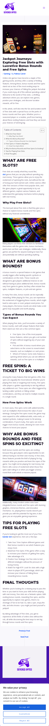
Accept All (24, 707)
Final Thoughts (11, 154)
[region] (24, 705)
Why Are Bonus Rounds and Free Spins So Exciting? (25, 148)
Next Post (24, 637)
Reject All (24, 720)
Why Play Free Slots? (16, 136)
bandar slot (7, 537)
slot (4, 174)
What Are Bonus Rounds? (15, 139)
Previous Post (24, 631)
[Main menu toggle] (44, 7)
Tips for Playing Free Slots (15, 151)
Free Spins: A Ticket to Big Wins (17, 144)
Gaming (7, 74)
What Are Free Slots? (13, 134)
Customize (24, 714)
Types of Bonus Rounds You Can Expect (22, 141)
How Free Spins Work (16, 146)
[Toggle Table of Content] (41, 130)
